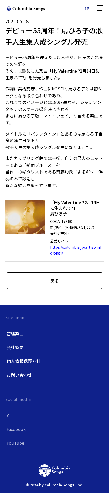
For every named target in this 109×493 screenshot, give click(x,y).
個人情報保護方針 (23, 361)
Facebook (16, 429)
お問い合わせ (19, 375)
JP (86, 9)
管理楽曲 (15, 333)
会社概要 (15, 347)
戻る (54, 280)
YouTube (15, 443)
